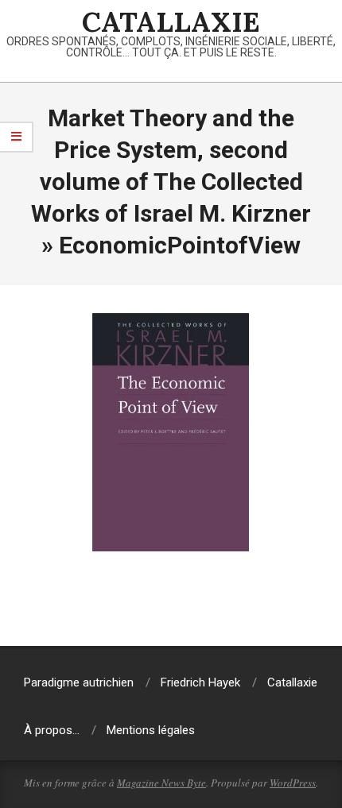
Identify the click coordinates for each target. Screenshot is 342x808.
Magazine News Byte (161, 782)
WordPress (293, 782)
